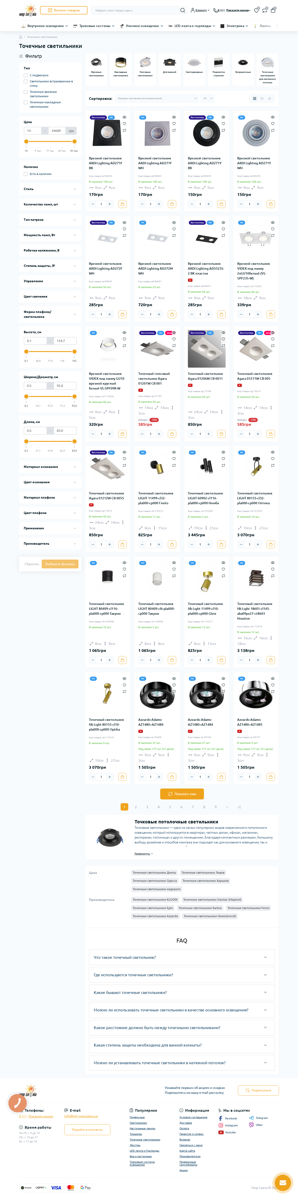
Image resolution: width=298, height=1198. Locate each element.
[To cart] (122, 204)
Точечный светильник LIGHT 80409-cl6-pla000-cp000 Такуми (156, 608)
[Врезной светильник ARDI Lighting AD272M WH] (157, 238)
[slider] (26, 141)
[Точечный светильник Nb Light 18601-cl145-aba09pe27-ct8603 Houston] (256, 579)
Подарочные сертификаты (188, 1163)
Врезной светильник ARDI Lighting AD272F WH (105, 268)
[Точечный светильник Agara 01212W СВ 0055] (108, 468)
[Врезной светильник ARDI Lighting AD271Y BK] (207, 133)
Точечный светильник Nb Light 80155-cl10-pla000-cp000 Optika (106, 724)
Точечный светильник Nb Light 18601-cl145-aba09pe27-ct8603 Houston (254, 611)
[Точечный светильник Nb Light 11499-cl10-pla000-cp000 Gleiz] (207, 579)
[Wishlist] (124, 123)
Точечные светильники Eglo (153, 907)
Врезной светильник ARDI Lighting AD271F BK (105, 163)
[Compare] (124, 130)
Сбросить (32, 564)
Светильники (138, 1122)
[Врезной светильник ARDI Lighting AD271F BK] (108, 133)
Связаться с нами (191, 1145)
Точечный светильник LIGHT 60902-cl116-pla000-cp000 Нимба (205, 498)
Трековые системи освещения (142, 1163)
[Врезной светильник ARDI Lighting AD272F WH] (108, 238)
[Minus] (93, 204)
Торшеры (136, 1133)
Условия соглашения (193, 1117)
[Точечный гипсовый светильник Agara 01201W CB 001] (157, 349)
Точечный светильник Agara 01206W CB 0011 (205, 376)
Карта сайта (187, 1150)
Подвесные (137, 1117)
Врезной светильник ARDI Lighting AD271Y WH (254, 163)
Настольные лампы (142, 1128)
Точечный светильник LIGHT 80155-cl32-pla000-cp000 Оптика (254, 498)
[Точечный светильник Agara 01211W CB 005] (256, 349)
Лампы (265, 26)
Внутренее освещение (45, 26)
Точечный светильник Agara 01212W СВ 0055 (106, 495)
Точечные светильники (145, 1139)
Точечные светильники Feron (248, 907)
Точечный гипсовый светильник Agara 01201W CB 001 (154, 378)
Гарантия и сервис (191, 1133)
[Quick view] (124, 117)
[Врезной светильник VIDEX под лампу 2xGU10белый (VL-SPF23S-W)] (256, 238)
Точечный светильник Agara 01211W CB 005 (254, 376)
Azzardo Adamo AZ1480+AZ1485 (249, 722)
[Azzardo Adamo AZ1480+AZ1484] (157, 694)
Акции (183, 1170)
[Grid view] (254, 98)
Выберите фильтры (60, 564)
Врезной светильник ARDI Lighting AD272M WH (155, 268)
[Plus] (109, 204)
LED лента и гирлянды (193, 26)
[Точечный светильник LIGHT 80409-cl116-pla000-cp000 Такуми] (108, 579)
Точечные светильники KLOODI (155, 899)
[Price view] (269, 98)
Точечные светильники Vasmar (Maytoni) (212, 899)
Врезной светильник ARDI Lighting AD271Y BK (205, 163)
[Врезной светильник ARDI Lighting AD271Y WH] (256, 133)
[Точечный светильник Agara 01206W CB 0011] (207, 349)
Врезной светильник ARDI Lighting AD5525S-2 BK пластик (206, 268)
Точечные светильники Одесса (155, 880)
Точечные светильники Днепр (154, 872)
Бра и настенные (141, 1156)
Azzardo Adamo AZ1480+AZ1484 (150, 722)
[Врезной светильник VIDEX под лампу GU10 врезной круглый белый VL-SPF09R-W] (108, 349)
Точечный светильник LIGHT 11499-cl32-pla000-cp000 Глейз (155, 498)
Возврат (184, 1139)
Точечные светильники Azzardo (155, 916)
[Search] (182, 10)
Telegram (262, 1117)
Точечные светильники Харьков (206, 880)
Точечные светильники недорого (157, 889)
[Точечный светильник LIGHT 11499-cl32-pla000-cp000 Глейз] (157, 468)
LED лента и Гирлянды (144, 1150)
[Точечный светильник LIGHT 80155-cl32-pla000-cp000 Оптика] (256, 468)
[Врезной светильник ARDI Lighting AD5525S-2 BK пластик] (207, 238)
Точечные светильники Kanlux (200, 907)
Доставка (185, 1122)
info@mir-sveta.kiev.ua (81, 1116)
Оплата (184, 1128)
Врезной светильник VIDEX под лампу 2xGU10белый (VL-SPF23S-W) (253, 271)
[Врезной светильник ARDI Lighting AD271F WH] (157, 133)
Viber (259, 1124)
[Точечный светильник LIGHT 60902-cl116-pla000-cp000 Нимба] (207, 468)
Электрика (235, 26)
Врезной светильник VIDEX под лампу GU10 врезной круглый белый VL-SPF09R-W (106, 381)
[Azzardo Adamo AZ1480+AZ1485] (256, 694)
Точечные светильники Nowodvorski (210, 916)
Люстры (135, 1145)
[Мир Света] (82, 1090)
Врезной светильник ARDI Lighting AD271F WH (155, 163)
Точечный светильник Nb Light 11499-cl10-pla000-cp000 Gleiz (205, 608)
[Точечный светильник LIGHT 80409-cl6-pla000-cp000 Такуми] (157, 579)
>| (238, 807)
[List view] (262, 98)
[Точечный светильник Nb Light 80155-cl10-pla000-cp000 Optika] (108, 694)
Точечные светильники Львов (203, 872)
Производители (189, 1156)
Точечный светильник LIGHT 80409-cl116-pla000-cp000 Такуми (106, 608)
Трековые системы (95, 26)
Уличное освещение (142, 26)
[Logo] (27, 10)
